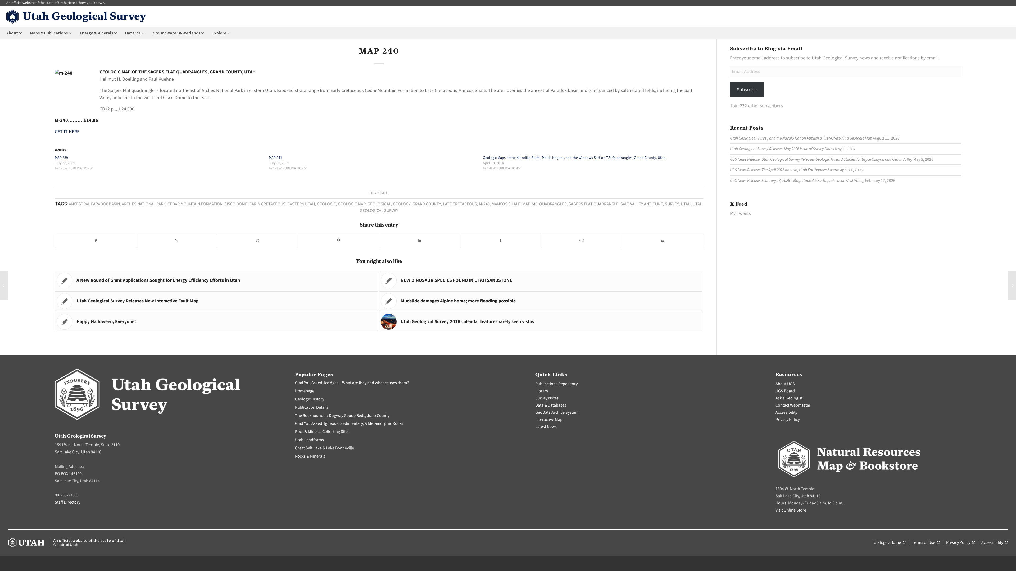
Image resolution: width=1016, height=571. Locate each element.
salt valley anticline (641, 204)
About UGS (785, 384)
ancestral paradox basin (94, 204)
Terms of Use (926, 542)
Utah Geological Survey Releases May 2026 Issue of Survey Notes (782, 149)
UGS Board (785, 391)
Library (541, 391)
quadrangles (553, 204)
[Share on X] (176, 241)
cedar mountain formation (195, 204)
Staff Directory (67, 502)
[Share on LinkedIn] (419, 241)
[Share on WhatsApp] (257, 241)
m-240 (484, 204)
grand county (426, 204)
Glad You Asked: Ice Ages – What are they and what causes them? (352, 383)
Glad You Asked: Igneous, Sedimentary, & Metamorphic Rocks (349, 423)
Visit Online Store (790, 510)
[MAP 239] (4, 285)
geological (379, 204)
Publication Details (311, 407)
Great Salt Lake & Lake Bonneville (324, 448)
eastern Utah (301, 204)
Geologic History (309, 399)
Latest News (546, 427)
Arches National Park (144, 204)
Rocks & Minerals (310, 456)
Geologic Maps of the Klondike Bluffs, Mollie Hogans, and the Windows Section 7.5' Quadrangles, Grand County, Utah (574, 157)
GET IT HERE (67, 131)
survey (672, 204)
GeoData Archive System (556, 412)
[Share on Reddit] (581, 241)
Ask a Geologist (788, 398)
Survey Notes (547, 398)
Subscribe (747, 89)
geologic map (352, 204)
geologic (326, 204)
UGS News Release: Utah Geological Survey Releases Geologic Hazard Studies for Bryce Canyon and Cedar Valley (821, 159)
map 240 (529, 204)
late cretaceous (460, 204)
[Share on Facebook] (95, 241)
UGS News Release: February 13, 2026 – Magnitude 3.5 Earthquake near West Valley (797, 180)
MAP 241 (275, 157)
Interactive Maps (549, 419)
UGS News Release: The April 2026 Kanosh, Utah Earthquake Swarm (784, 170)
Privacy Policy (787, 419)
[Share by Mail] (662, 241)
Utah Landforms (309, 440)
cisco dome (235, 204)
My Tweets (740, 213)
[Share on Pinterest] (338, 241)
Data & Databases (550, 405)
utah (686, 204)
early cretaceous (267, 204)
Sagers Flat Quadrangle (594, 204)
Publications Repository (556, 384)
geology (402, 204)
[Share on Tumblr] (500, 241)
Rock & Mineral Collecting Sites (322, 432)
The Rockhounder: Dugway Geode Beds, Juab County (342, 415)
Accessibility (786, 412)
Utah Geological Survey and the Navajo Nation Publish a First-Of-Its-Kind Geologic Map (801, 138)
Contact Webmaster (792, 405)
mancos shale (506, 204)
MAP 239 (61, 157)
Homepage (304, 391)
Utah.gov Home (889, 542)
